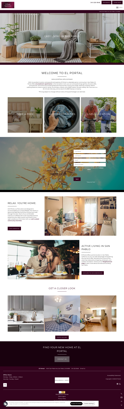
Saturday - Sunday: (8, 379)
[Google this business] (5, 385)
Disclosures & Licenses (62, 394)
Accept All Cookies (76, 403)
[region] (52, 404)
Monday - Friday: (8, 377)
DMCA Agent (62, 396)
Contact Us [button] (62, 359)
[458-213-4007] (121, 393)
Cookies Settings (89, 403)
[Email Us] (121, 397)
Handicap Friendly (120, 384)
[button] (106, 2)
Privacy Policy (62, 399)
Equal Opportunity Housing (117, 384)
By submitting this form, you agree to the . (90, 168)
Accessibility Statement (114, 375)
